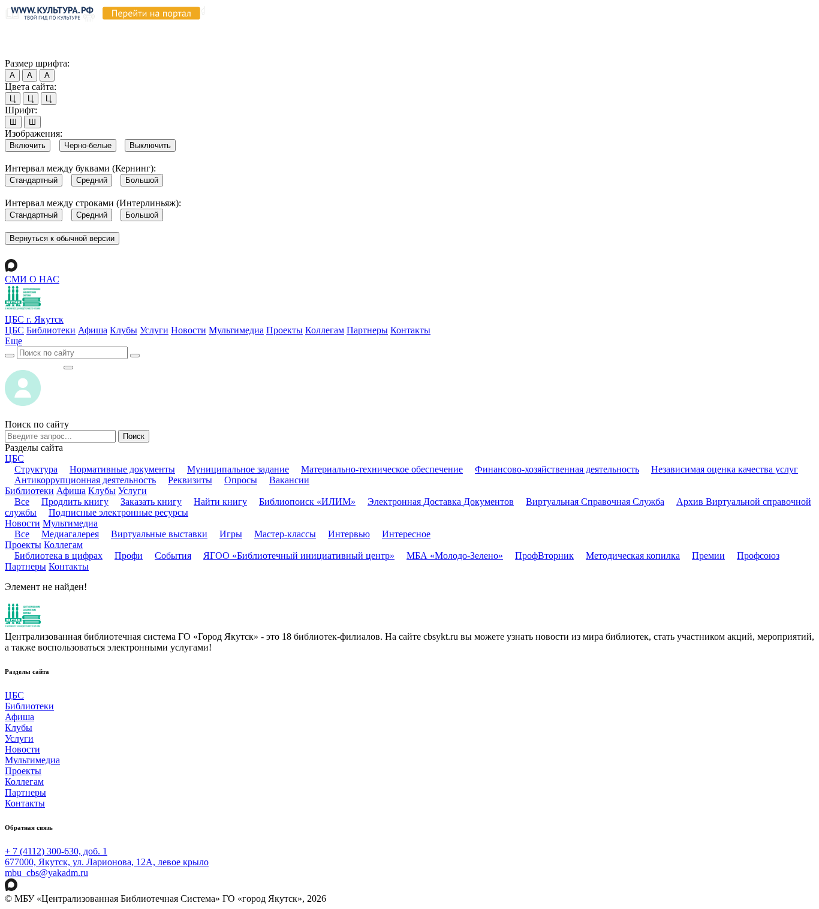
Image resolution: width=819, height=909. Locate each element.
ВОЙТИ (34, 364)
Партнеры (367, 330)
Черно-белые (88, 145)
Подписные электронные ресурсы (118, 512)
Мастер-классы (285, 534)
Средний (91, 180)
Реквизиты (190, 480)
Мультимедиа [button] (70, 523)
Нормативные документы (122, 469)
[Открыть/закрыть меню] (68, 367)
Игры (230, 534)
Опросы (240, 480)
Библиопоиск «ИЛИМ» (307, 501)
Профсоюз (758, 555)
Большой (141, 180)
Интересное (406, 534)
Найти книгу (220, 501)
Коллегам (324, 330)
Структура (36, 469)
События (173, 555)
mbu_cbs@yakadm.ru (46, 873)
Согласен (27, 51)
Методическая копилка (633, 555)
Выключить (150, 145)
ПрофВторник (544, 555)
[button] (13, 341)
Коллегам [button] (63, 545)
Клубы (123, 330)
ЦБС (14, 330)
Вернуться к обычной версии (62, 238)
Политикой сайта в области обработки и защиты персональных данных (642, 29)
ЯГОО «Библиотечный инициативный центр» (299, 555)
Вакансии (289, 480)
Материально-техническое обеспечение (382, 469)
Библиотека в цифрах (58, 555)
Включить (28, 145)
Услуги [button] (132, 491)
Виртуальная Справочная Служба (595, 501)
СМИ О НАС (32, 279)
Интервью (349, 534)
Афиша (92, 330)
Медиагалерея (70, 534)
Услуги (154, 330)
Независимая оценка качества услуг (724, 469)
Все (21, 501)
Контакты (410, 330)
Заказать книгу (151, 501)
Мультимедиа (236, 330)
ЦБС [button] (14, 458)
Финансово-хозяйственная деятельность (557, 469)
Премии (708, 555)
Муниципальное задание (238, 469)
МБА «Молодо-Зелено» (455, 555)
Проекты (284, 330)
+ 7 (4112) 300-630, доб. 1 (56, 851)
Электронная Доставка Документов (441, 501)
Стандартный (34, 180)
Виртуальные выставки (159, 534)
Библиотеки (51, 330)
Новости (188, 330)
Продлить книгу (75, 501)
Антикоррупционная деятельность (85, 480)
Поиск (133, 436)
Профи (129, 555)
